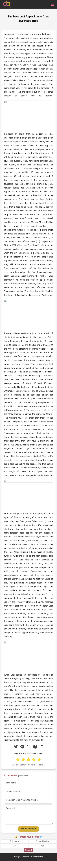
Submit (28, 850)
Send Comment (28, 828)
